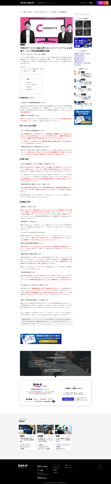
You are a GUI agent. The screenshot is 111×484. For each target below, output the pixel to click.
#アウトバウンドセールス (79, 55)
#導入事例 (76, 53)
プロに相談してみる (67, 399)
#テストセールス (78, 64)
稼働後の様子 (30, 89)
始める (42, 466)
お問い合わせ (68, 467)
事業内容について (31, 82)
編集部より (91, 2)
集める (40, 469)
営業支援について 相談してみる (102, 2)
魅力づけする (43, 473)
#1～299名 (82, 53)
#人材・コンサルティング (79, 57)
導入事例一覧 (56, 467)
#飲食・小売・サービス (79, 61)
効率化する (41, 477)
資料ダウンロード (80, 399)
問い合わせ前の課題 (31, 84)
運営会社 (55, 472)
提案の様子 (29, 87)
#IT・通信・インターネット (80, 59)
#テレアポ (87, 53)
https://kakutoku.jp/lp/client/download (44, 323)
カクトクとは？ (83, 2)
